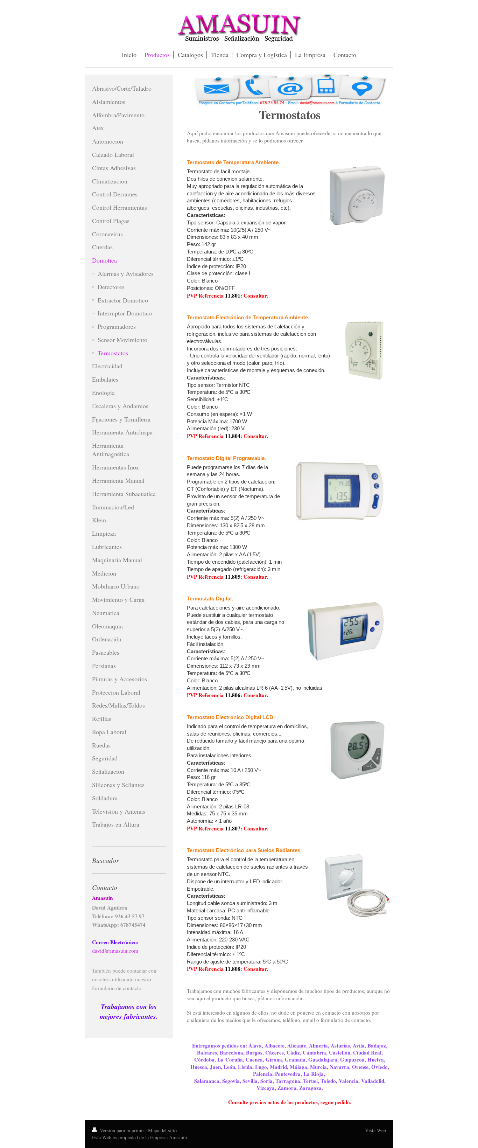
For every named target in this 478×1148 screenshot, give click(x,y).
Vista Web (375, 1130)
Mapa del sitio (162, 1130)
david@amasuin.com (115, 950)
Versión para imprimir (122, 1130)
